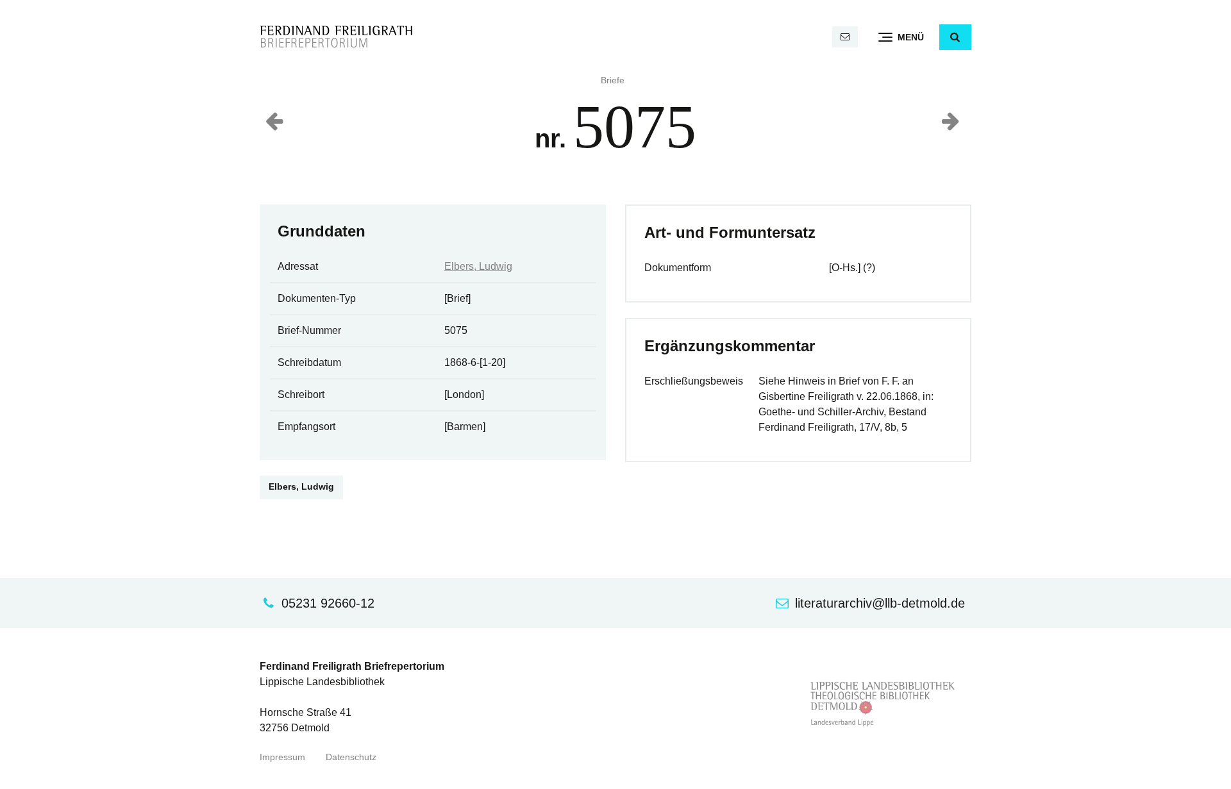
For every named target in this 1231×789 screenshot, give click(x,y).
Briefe (612, 80)
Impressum (282, 757)
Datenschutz (351, 757)
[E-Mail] (845, 36)
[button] (955, 37)
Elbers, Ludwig (478, 266)
